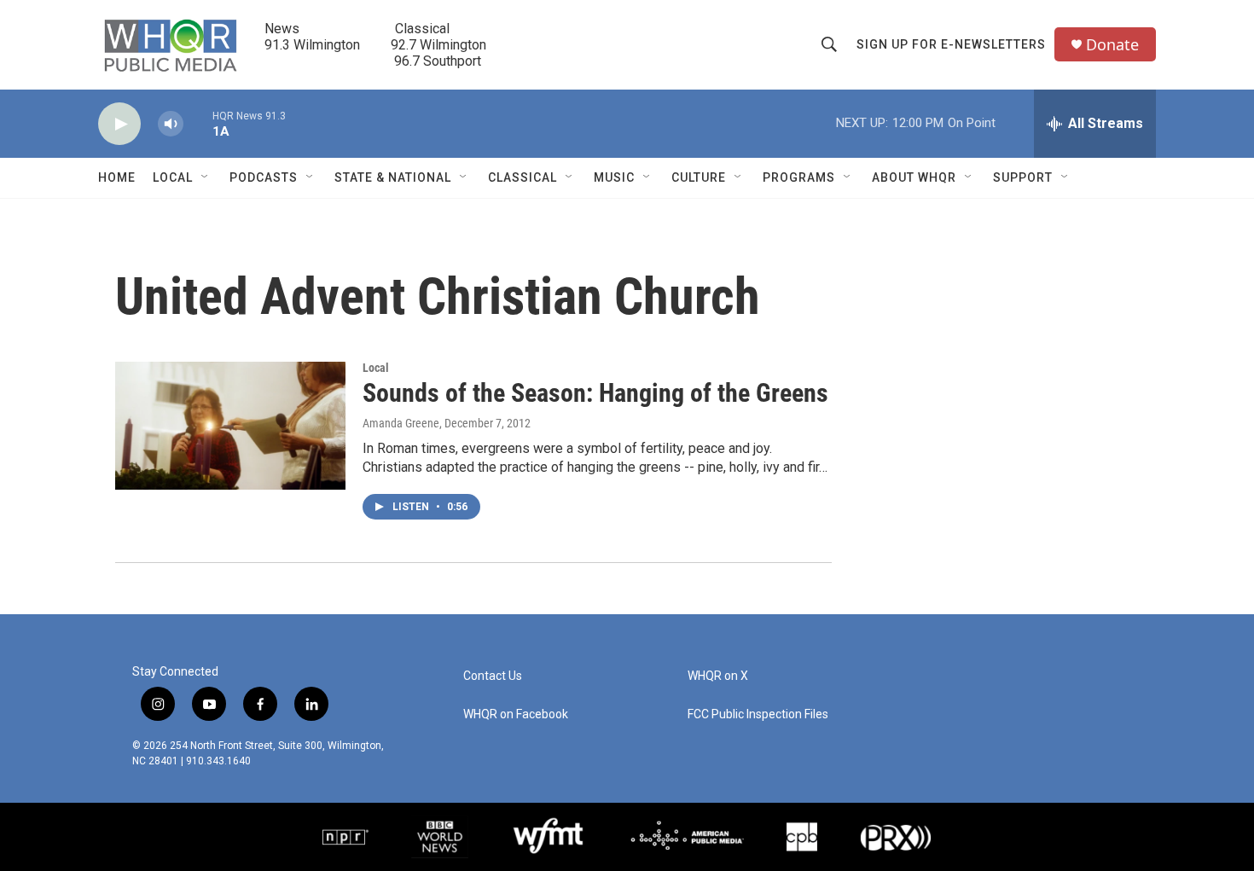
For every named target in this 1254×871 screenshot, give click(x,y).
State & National (392, 177)
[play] (119, 124)
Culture (698, 177)
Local (173, 177)
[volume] (170, 124)
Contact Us (492, 676)
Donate (1112, 45)
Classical (522, 177)
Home (117, 177)
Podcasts (263, 177)
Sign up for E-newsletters (951, 44)
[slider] (197, 123)
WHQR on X (718, 676)
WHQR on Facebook (515, 714)
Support (1023, 177)
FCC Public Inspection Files (758, 714)
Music (614, 177)
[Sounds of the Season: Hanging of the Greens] (230, 426)
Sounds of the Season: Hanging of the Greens (595, 393)
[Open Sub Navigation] (205, 177)
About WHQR (914, 177)
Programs (799, 177)
